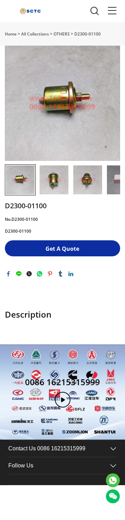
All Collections (35, 34)
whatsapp (39, 273)
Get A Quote (62, 249)
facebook (8, 273)
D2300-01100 (87, 34)
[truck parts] (113, 480)
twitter (29, 273)
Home (11, 34)
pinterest (50, 273)
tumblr (60, 273)
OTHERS (61, 34)
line (18, 273)
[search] (94, 13)
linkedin (70, 273)
